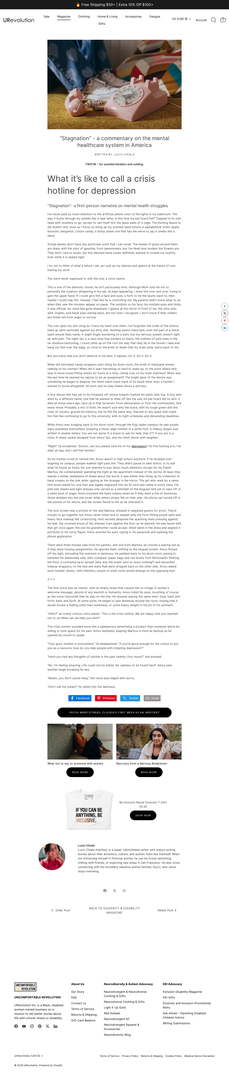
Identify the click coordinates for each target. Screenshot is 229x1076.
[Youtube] (24, 1026)
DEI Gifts (169, 997)
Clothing (84, 16)
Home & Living (107, 16)
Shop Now (143, 815)
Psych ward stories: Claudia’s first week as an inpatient (115, 712)
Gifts (102, 23)
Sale (46, 16)
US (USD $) (180, 19)
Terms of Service (82, 1009)
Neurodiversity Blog (117, 1034)
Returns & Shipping (84, 1014)
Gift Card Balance (83, 1020)
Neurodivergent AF (117, 1019)
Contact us (78, 1003)
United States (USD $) (27, 1055)
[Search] (214, 20)
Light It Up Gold (115, 1007)
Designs (154, 16)
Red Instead (112, 1013)
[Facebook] (16, 1026)
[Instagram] (32, 1026)
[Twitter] (47, 1026)
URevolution (31, 1065)
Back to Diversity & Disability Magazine (114, 910)
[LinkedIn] (55, 1026)
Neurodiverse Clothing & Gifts (124, 1002)
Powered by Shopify (50, 1065)
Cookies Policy (173, 1056)
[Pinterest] (40, 1026)
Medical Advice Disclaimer (199, 1056)
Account (201, 20)
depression (138, 446)
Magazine (63, 16)
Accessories (133, 16)
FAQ (74, 997)
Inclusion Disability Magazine (182, 991)
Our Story (77, 991)
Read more (80, 772)
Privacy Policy (130, 1056)
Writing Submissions (176, 1023)
